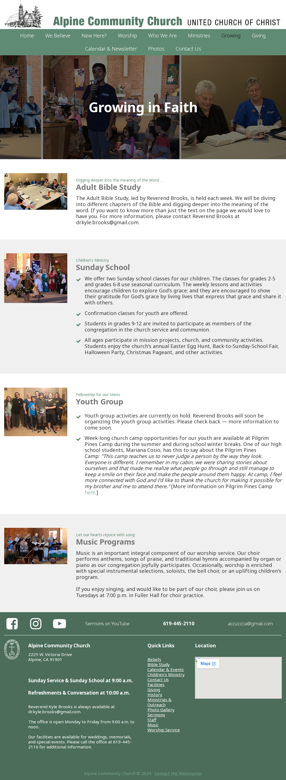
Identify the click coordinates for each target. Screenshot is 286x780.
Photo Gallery (161, 709)
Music (153, 724)
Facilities (156, 684)
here (90, 492)
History (154, 694)
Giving (259, 35)
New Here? (94, 35)
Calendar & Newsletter (111, 48)
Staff (151, 719)
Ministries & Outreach (159, 702)
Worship (127, 35)
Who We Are (162, 35)
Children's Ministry (166, 674)
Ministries (199, 35)
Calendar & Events (165, 669)
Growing (231, 35)
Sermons (156, 714)
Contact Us (188, 48)
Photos (156, 48)
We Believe (57, 35)
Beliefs (154, 659)
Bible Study (158, 664)
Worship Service (163, 730)
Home (27, 35)
